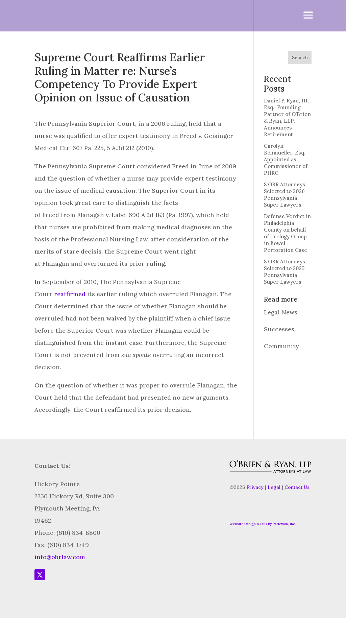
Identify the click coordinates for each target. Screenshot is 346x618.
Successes (279, 329)
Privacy (255, 487)
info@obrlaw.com (59, 557)
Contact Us (297, 487)
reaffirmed (69, 294)
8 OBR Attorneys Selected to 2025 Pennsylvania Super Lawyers (284, 271)
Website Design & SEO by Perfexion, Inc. (262, 524)
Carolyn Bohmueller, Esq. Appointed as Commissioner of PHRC (285, 159)
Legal (274, 487)
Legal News (280, 312)
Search (300, 57)
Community (281, 346)
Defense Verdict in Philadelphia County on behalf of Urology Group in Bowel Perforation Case (287, 233)
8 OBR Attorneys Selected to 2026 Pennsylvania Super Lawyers (284, 194)
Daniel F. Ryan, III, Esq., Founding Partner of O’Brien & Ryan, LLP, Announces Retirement (287, 117)
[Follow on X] (39, 574)
